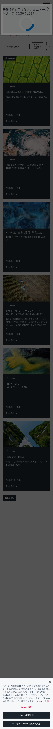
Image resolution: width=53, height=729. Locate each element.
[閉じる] (50, 682)
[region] (26, 703)
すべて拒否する (26, 715)
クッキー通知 (42, 701)
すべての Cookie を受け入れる (26, 724)
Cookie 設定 (26, 707)
